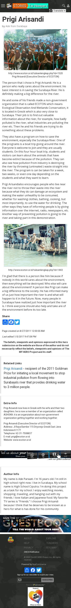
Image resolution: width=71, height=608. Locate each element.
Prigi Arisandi (13, 369)
